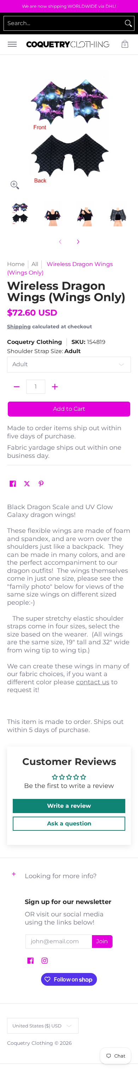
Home (16, 264)
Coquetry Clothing (34, 342)
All (34, 264)
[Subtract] (16, 386)
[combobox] (63, 23)
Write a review (69, 805)
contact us (92, 682)
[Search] (128, 23)
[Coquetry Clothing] (68, 44)
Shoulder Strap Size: (44, 351)
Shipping (19, 326)
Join (102, 941)
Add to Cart (69, 408)
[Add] (54, 386)
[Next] (126, 131)
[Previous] (12, 131)
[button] (125, 44)
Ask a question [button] (69, 823)
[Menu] (12, 44)
